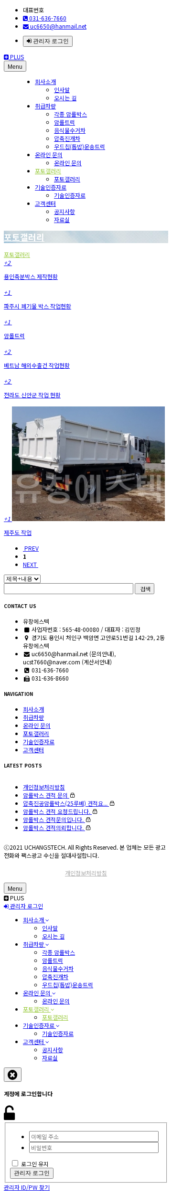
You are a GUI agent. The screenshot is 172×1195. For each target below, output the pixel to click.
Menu (15, 67)
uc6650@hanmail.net (57, 26)
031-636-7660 (47, 18)
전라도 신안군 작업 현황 (32, 395)
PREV (31, 548)
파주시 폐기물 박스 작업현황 (37, 306)
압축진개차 (67, 138)
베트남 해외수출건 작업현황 (37, 365)
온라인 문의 (49, 154)
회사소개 (45, 81)
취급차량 (45, 106)
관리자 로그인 (50, 41)
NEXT (30, 564)
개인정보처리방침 (86, 873)
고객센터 (45, 203)
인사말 (62, 89)
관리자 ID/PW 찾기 (27, 1187)
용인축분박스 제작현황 (31, 276)
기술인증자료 (50, 187)
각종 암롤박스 (70, 114)
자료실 (62, 219)
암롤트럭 (64, 122)
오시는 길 (65, 98)
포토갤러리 (48, 171)
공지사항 (64, 211)
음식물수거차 (70, 130)
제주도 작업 (18, 532)
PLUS (16, 57)
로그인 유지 (35, 1164)
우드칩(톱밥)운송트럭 (79, 146)
